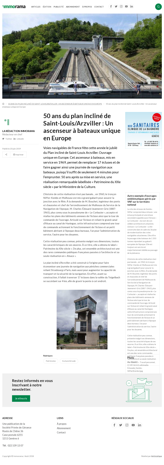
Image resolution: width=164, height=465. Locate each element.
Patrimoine (51, 361)
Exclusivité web (69, 361)
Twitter (8, 139)
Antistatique (156, 456)
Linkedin (20, 139)
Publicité (59, 7)
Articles (35, 7)
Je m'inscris (21, 398)
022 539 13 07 (15, 445)
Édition (47, 7)
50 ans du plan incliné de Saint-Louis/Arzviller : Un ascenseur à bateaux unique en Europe (55, 104)
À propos (87, 7)
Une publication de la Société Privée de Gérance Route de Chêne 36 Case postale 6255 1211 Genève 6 (16, 431)
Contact (99, 7)
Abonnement (73, 7)
